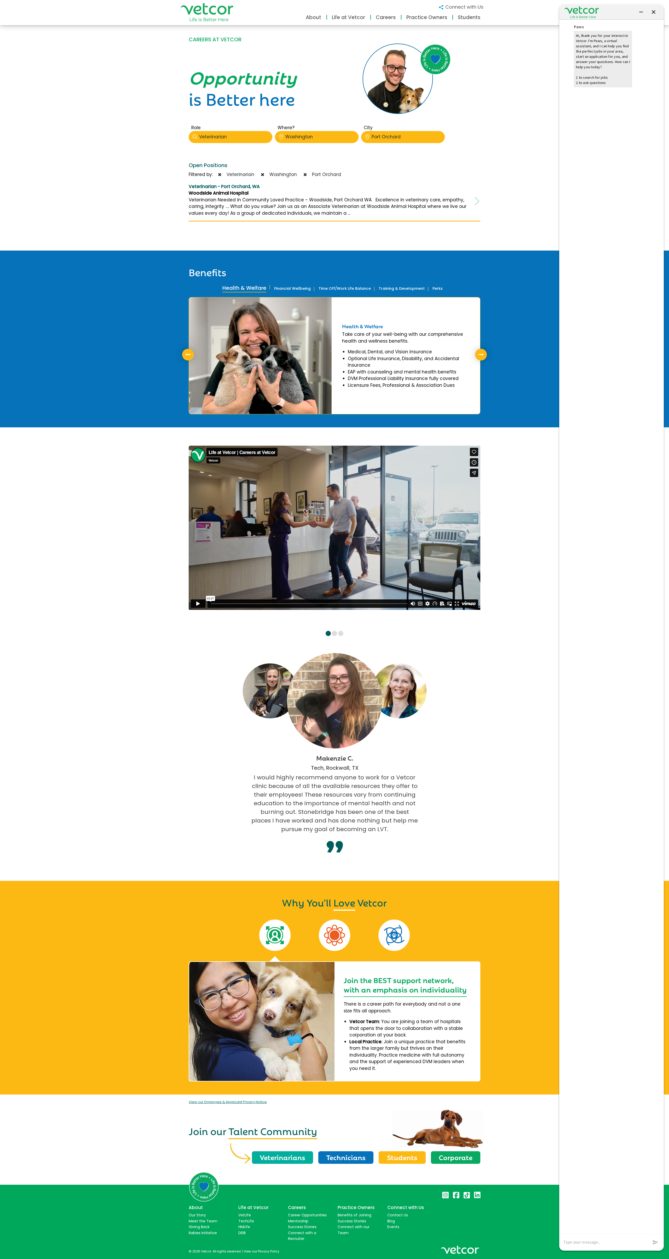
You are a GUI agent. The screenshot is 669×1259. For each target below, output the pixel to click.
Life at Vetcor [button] (348, 17)
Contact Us (397, 1215)
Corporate (455, 1157)
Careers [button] (386, 17)
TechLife (246, 1221)
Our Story (197, 1215)
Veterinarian (213, 137)
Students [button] (469, 17)
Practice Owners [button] (426, 17)
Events (393, 1226)
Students (402, 1157)
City (368, 127)
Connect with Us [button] (463, 7)
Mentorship (298, 1221)
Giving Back (199, 1226)
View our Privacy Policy (261, 1251)
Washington (299, 137)
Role (196, 127)
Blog (391, 1221)
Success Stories (302, 1226)
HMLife (244, 1226)
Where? (286, 127)
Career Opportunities (307, 1215)
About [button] (313, 17)
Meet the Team (203, 1221)
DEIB (242, 1232)
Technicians (346, 1157)
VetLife (244, 1215)
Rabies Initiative (203, 1232)
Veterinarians (282, 1157)
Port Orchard (386, 137)
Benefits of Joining (354, 1215)
